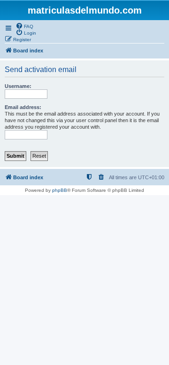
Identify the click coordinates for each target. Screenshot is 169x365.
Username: (18, 86)
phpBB (59, 190)
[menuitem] (24, 25)
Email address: (23, 107)
